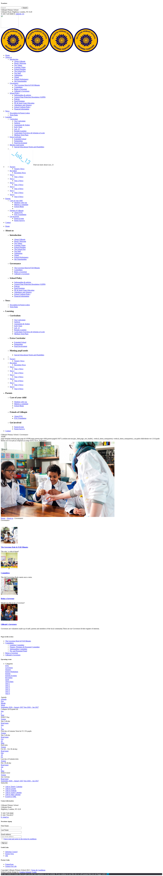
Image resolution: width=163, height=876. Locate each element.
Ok (108, 874)
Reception (8, 678)
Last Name (5, 830)
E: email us (5, 817)
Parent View (9, 854)
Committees (5, 573)
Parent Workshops (11, 672)
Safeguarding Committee (18, 649)
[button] (4, 783)
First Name (5, 826)
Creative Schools (25, 872)
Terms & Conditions (38, 870)
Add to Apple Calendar (13, 793)
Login (34, 872)
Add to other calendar (13, 795)
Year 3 (7, 688)
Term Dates (9, 682)
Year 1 (7, 684)
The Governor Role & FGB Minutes (14, 547)
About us (10, 518)
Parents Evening (11, 676)
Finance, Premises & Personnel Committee (25, 647)
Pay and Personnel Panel (18, 651)
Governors (9, 668)
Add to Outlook (10, 791)
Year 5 (7, 691)
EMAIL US (20, 14)
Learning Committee (17, 645)
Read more (5, 723)
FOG (7, 666)
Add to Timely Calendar (13, 787)
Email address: (6, 834)
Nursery (8, 670)
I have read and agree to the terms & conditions (20, 839)
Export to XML (10, 797)
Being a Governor (7, 599)
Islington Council (11, 852)
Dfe (6, 856)
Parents (7, 674)
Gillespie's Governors (9, 624)
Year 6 (7, 693)
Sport (7, 680)
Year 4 (7, 689)
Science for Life (11, 866)
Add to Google (10, 789)
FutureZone (9, 864)
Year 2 (7, 686)
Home (3, 518)
